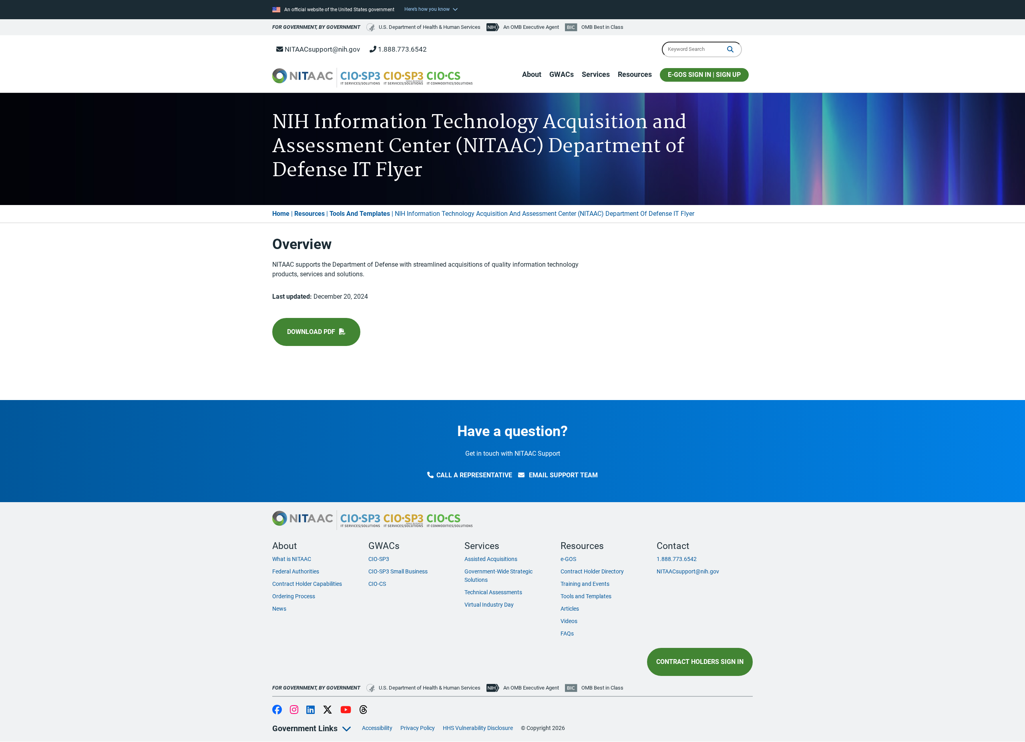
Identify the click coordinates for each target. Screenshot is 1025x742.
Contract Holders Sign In (700, 662)
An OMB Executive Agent (531, 27)
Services (596, 74)
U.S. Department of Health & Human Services (429, 27)
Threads (363, 710)
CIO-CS (377, 584)
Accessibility (377, 728)
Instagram (294, 710)
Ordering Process (293, 596)
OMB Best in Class (602, 27)
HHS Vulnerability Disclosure (478, 728)
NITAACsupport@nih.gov (321, 49)
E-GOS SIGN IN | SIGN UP (704, 74)
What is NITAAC (291, 559)
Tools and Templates (586, 596)
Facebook (277, 710)
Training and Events (585, 584)
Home (280, 213)
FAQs (567, 633)
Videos (569, 621)
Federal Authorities (295, 571)
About (531, 74)
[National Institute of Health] (493, 27)
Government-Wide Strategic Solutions (498, 575)
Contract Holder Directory (592, 571)
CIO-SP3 (378, 559)
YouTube (345, 710)
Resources (635, 74)
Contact (673, 546)
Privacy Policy (417, 728)
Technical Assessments (493, 592)
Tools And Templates (360, 213)
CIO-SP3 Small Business (398, 571)
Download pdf (311, 332)
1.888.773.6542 (401, 49)
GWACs (561, 74)
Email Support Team (562, 475)
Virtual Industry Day (489, 604)
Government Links (305, 728)
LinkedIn (310, 710)
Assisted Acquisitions (490, 559)
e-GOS (568, 559)
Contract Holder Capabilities (307, 584)
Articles (570, 608)
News (279, 608)
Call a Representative (474, 475)
